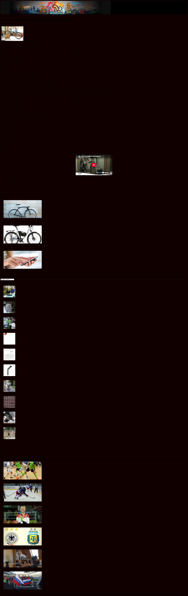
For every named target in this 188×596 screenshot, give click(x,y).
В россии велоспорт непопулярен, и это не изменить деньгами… (20, 271)
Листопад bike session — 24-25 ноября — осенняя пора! (17, 346)
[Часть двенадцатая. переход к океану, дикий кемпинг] (9, 438)
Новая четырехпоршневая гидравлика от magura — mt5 (17, 315)
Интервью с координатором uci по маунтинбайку (15, 409)
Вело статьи (6, 16)
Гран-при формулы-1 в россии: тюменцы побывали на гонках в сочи (20, 591)
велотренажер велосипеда (10, 191)
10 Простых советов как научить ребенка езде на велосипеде (18, 394)
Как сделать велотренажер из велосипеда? (14, 183)
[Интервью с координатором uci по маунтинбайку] (9, 407)
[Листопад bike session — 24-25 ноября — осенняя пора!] (9, 344)
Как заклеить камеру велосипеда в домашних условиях (17, 188)
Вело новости (7, 447)
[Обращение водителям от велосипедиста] (9, 360)
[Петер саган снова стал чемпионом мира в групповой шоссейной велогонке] (9, 328)
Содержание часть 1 (8, 455)
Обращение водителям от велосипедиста (13, 362)
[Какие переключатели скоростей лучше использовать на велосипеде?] (9, 423)
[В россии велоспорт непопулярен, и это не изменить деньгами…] (23, 268)
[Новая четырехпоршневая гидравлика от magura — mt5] (9, 312)
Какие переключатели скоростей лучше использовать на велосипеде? (20, 425)
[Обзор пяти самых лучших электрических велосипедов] (23, 243)
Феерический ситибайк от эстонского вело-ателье (17, 220)
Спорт (5, 449)
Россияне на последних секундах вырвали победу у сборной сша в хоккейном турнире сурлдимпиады (28, 503)
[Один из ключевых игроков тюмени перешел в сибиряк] (23, 479)
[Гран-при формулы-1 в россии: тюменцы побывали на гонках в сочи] (23, 589)
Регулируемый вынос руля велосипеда (13, 378)
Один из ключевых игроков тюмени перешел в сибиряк (17, 481)
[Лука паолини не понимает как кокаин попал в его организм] (9, 297)
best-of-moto (7, 23)
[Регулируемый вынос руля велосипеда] (9, 375)
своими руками (20, 191)
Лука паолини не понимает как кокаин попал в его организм (18, 299)
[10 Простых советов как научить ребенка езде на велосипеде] (9, 391)
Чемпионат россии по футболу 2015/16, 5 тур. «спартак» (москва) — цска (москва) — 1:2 (25, 525)
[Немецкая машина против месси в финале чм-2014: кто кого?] (23, 545)
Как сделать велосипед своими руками (13, 186)
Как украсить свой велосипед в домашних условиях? (16, 180)
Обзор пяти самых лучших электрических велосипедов (18, 246)
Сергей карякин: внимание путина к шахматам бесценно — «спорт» (19, 569)
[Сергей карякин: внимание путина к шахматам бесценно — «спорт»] (23, 567)
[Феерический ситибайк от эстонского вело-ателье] (23, 217)
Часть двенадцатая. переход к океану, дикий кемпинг (16, 441)
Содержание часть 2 (8, 457)
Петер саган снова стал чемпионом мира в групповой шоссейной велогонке (22, 331)
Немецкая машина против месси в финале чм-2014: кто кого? (18, 547)
